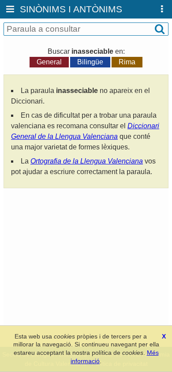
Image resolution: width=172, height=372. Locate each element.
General (49, 62)
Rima (127, 62)
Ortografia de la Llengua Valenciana (86, 161)
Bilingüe (90, 62)
